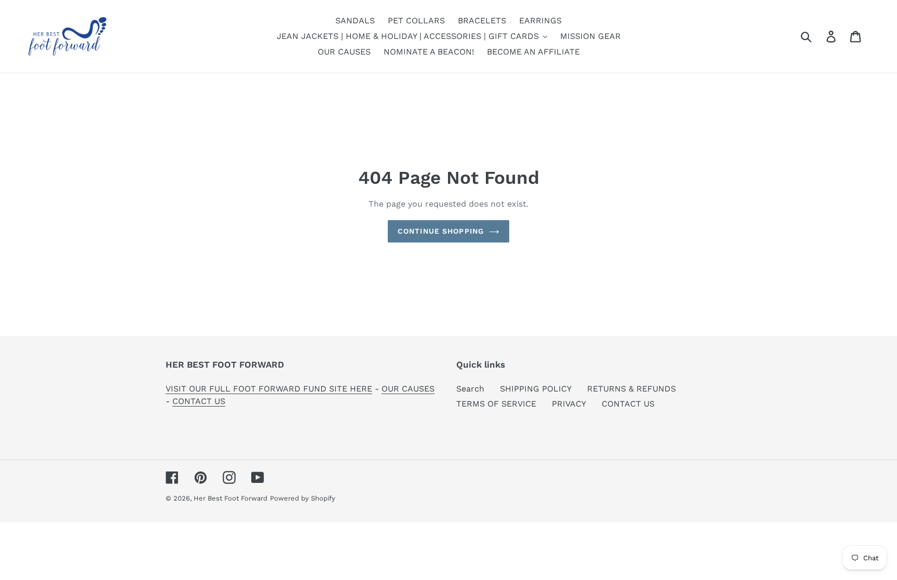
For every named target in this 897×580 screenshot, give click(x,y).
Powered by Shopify (302, 498)
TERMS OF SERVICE (496, 404)
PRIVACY (569, 404)
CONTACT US (198, 401)
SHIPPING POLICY (536, 389)
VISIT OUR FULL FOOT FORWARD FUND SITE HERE (269, 389)
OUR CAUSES (408, 389)
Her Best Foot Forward (230, 498)
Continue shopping (441, 231)
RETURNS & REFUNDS (631, 389)
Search (470, 389)
